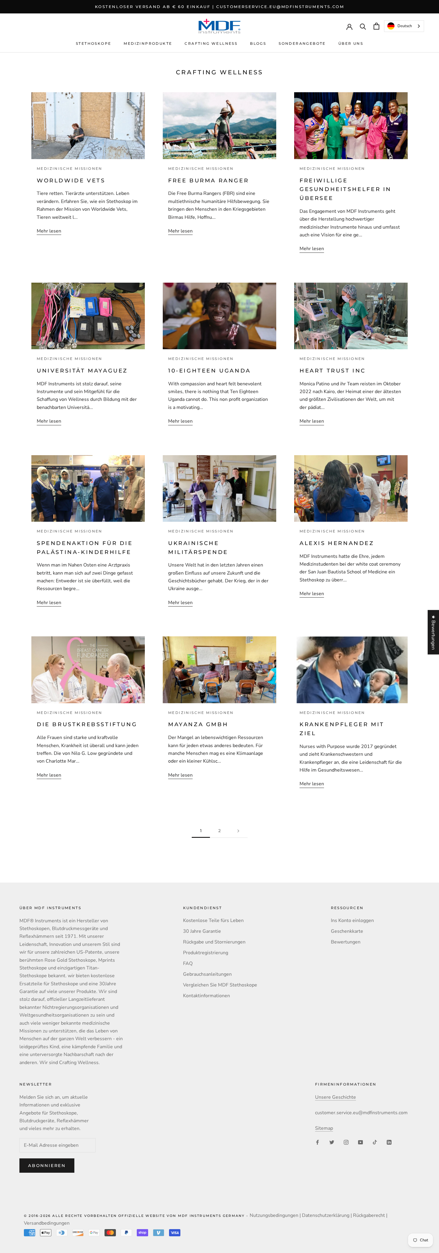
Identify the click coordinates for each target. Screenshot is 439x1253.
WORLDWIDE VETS (71, 180)
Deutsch (404, 26)
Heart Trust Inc (333, 370)
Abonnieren (47, 1165)
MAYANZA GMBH (199, 724)
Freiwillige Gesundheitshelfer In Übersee (346, 189)
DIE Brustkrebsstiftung (87, 724)
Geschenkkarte (347, 931)
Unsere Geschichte (335, 1097)
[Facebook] (317, 1142)
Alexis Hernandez (338, 543)
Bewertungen (345, 942)
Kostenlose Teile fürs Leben (213, 920)
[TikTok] (374, 1142)
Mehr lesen (49, 231)
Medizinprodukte (148, 43)
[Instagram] (346, 1142)
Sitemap (324, 1128)
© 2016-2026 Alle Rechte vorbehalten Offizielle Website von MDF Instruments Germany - (137, 1216)
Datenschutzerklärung (325, 1215)
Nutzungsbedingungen (274, 1215)
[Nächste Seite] (238, 831)
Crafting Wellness (211, 43)
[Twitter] (331, 1142)
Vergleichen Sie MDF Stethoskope (220, 985)
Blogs (258, 43)
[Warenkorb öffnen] (376, 26)
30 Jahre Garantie (202, 931)
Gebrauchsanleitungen (207, 974)
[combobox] (404, 26)
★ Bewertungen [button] (433, 632)
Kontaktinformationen (206, 995)
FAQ (188, 963)
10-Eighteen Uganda (210, 370)
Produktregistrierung (205, 952)
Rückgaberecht (369, 1215)
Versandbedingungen (47, 1223)
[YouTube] (360, 1142)
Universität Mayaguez (82, 370)
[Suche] (363, 26)
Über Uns (350, 43)
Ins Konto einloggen (352, 920)
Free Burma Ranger (208, 180)
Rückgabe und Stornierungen (214, 942)
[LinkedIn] (389, 1142)
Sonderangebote (302, 43)
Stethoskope (93, 43)
